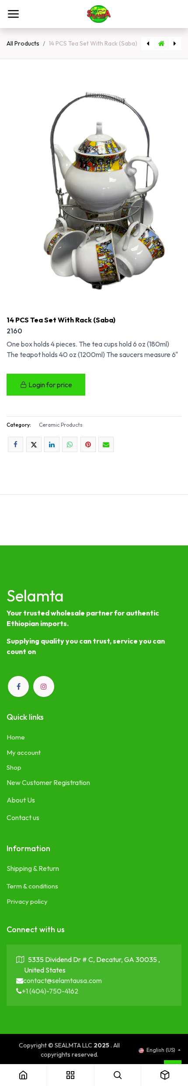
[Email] (106, 444)
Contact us (23, 817)
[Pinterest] (88, 444)
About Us (21, 800)
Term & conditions (32, 886)
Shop (14, 767)
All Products (23, 43)
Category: (19, 424)
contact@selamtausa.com (62, 980)
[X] (34, 444)
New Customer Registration (48, 782)
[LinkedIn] (51, 444)
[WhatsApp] (69, 444)
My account (24, 752)
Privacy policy (27, 901)
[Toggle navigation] (13, 14)
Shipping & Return (33, 868)
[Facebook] (15, 444)
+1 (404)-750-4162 (50, 991)
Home (16, 737)
